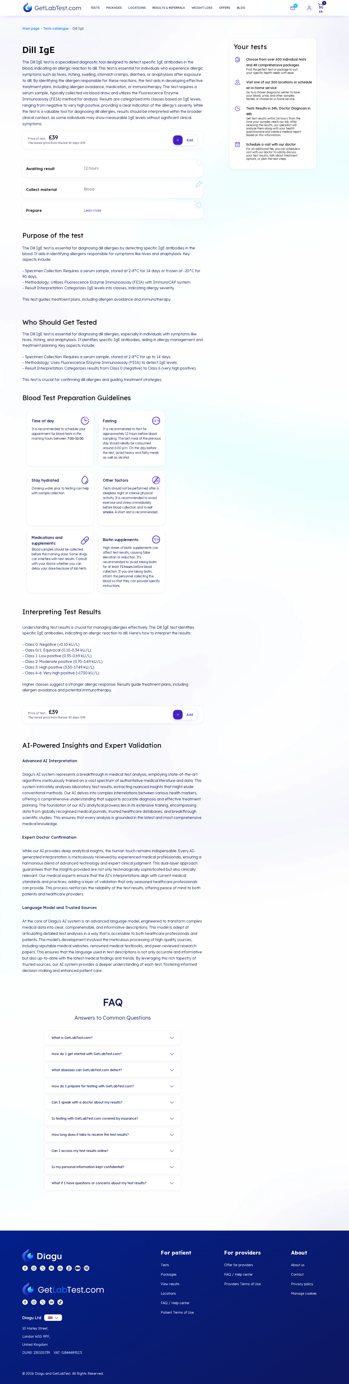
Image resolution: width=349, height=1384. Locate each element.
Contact (297, 1274)
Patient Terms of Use (177, 1312)
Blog (241, 8)
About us (298, 1265)
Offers (224, 8)
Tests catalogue (56, 28)
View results (170, 1284)
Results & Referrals (168, 8)
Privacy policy (302, 1284)
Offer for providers (238, 1265)
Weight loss (202, 8)
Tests (95, 8)
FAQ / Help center (175, 1303)
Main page (30, 28)
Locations (137, 8)
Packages (114, 8)
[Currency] (53, 1317)
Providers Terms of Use (242, 1284)
